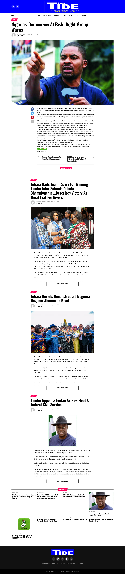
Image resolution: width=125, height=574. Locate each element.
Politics (77, 15)
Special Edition (47, 15)
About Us (62, 564)
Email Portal (80, 564)
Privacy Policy (71, 564)
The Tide (20, 36)
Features (63, 15)
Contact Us (55, 564)
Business (84, 15)
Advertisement (46, 564)
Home (39, 15)
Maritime (56, 15)
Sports (70, 15)
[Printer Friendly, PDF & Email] (42, 148)
